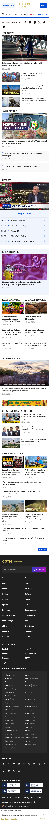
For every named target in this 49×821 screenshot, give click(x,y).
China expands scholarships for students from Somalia (32, 428)
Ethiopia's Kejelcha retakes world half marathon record (22, 64)
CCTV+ (27, 658)
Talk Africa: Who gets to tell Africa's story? (22, 166)
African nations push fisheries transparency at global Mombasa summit (23, 389)
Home (8, 14)
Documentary (30, 610)
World (23, 14)
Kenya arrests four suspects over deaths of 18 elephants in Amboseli (21, 492)
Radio (40, 14)
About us (39, 798)
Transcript (28, 631)
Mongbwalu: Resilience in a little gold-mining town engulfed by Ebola (22, 283)
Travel (27, 599)
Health (5, 594)
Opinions (6, 610)
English (5, 649)
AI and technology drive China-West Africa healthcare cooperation (33, 416)
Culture (27, 594)
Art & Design (7, 621)
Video (4, 626)
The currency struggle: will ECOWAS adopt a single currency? (24, 142)
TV (46, 14)
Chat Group (29, 626)
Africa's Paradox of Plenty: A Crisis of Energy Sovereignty (22, 154)
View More (42, 549)
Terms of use (6, 798)
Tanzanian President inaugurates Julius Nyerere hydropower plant (10, 517)
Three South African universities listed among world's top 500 (22, 483)
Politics (27, 583)
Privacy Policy (4, 819)
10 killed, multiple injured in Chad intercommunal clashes (23, 529)
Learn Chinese (8, 637)
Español (5, 653)
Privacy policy (29, 798)
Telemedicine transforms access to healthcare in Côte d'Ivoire (35, 472)
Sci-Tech (28, 588)
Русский (27, 649)
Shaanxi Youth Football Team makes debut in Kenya (33, 440)
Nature (5, 599)
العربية (4, 662)
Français (5, 658)
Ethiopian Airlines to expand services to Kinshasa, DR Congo (34, 516)
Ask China (28, 637)
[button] (14, 93)
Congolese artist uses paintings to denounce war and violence (11, 472)
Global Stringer (8, 615)
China (16, 14)
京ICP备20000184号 (27, 802)
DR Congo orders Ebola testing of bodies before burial (23, 539)
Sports (5, 604)
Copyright (17, 798)
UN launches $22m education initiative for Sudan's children (33, 99)
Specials (5, 631)
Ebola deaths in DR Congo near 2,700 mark (32, 74)
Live (33, 14)
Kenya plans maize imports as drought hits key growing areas (33, 88)
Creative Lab (29, 615)
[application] (24, 196)
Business (6, 588)
